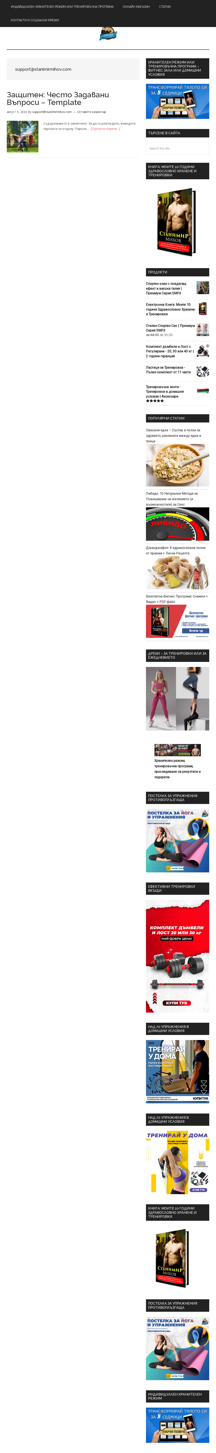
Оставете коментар (91, 112)
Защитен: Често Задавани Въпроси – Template (58, 98)
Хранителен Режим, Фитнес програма (108, 31)
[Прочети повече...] (105, 128)
